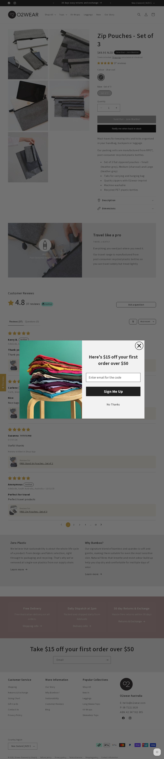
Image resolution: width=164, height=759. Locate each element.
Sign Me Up (113, 391)
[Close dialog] (139, 346)
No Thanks (113, 404)
